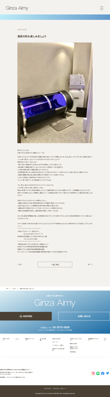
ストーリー (55, 342)
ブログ (14, 288)
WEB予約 (27, 316)
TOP (7, 288)
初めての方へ (6, 339)
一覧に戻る (55, 264)
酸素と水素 (73, 344)
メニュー (17, 339)
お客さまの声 (56, 339)
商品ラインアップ (29, 339)
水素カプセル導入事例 (58, 349)
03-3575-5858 (61, 327)
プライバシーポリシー (59, 389)
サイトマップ (47, 389)
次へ (89, 264)
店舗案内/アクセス (93, 339)
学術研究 (73, 352)
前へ (20, 264)
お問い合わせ (84, 316)
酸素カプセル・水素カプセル (74, 348)
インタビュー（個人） (58, 345)
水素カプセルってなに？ (76, 339)
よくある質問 (43, 339)
